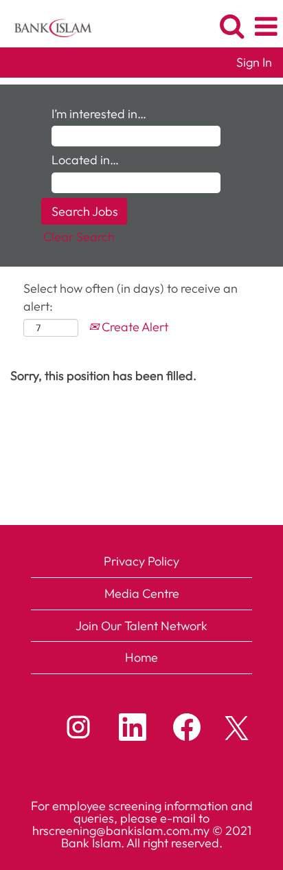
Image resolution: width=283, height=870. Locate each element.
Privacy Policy (141, 561)
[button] (266, 27)
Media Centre (141, 593)
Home (141, 657)
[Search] (231, 26)
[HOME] (47, 25)
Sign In (254, 62)
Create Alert (133, 327)
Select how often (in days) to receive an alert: (130, 297)
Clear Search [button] (79, 237)
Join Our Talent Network (141, 626)
